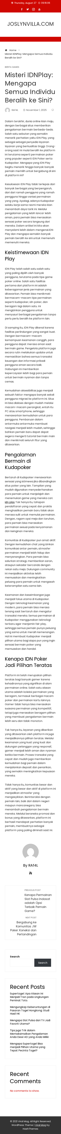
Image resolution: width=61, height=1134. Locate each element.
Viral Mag (40, 1125)
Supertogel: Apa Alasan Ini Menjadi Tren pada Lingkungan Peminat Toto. (29, 997)
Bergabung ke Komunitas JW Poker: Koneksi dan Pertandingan (23, 926)
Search (15, 956)
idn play (10, 502)
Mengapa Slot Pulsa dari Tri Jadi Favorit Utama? (30, 1022)
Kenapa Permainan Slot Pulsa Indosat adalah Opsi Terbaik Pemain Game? (38, 901)
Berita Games (12, 67)
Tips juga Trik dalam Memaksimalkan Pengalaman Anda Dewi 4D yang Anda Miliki (29, 1033)
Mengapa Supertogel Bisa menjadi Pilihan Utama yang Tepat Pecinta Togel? (27, 1047)
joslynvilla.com (30, 24)
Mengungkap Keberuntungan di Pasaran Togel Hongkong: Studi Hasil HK (30, 1010)
